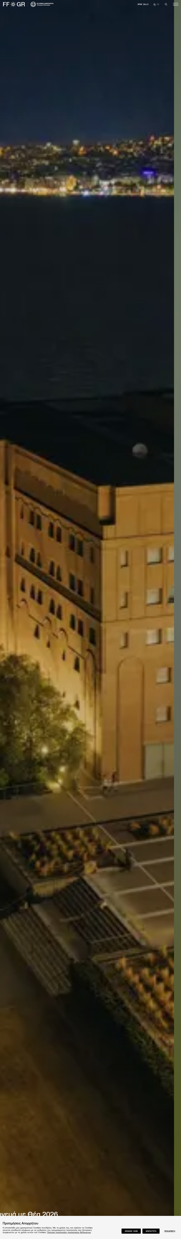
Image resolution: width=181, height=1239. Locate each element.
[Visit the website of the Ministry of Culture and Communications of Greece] (42, 4)
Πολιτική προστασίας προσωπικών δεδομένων (69, 1232)
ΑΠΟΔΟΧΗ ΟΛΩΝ (131, 1231)
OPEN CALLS (143, 4)
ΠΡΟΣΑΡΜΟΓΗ (169, 1231)
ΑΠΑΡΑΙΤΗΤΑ (151, 1231)
